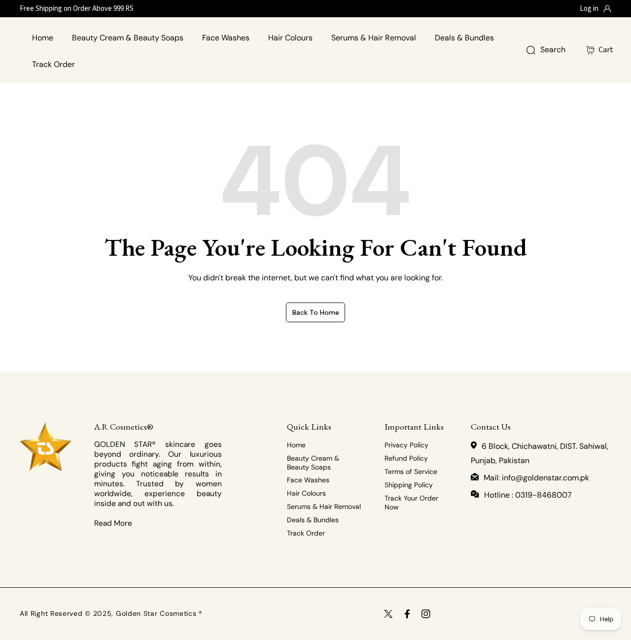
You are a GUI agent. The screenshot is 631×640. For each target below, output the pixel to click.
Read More (113, 523)
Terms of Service (411, 471)
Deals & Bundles (313, 519)
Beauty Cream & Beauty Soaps (313, 463)
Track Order (306, 533)
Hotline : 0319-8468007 (528, 495)
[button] (605, 50)
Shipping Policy (409, 484)
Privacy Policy (406, 444)
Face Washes (308, 479)
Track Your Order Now (411, 502)
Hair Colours (306, 493)
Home (296, 444)
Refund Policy (406, 458)
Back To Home (315, 312)
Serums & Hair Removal (324, 506)
